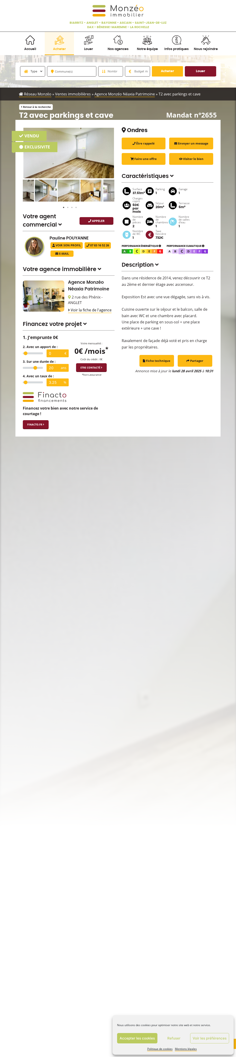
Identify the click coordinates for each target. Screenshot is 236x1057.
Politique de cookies (160, 1049)
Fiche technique (157, 361)
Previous (19, 190)
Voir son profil (68, 245)
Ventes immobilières (73, 94)
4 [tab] (75, 206)
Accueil (30, 49)
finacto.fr (35, 424)
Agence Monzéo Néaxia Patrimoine (124, 94)
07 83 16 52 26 (99, 245)
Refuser (173, 1038)
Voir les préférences (210, 1038)
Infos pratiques (176, 49)
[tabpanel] (63, 190)
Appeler (98, 221)
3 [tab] (71, 206)
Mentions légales (186, 1049)
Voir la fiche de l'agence (91, 310)
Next (117, 190)
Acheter (59, 49)
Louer (88, 49)
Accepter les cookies (137, 1038)
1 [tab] (62, 206)
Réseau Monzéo (37, 94)
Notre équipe (147, 49)
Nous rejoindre (206, 49)
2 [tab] (66, 206)
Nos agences (118, 49)
